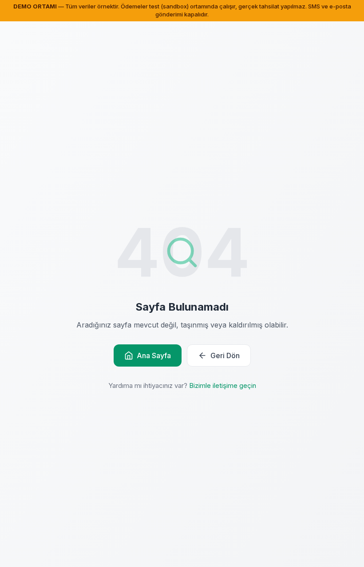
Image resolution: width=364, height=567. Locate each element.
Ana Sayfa (154, 355)
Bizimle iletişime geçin (222, 385)
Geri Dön (225, 355)
